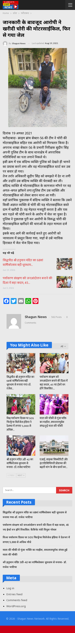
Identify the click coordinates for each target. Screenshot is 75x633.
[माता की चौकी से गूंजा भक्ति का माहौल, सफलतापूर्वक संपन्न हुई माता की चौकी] (54, 404)
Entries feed (14, 594)
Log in (10, 588)
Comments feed (16, 600)
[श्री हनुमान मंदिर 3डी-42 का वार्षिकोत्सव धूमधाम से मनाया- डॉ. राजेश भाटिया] (21, 445)
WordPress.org (16, 606)
